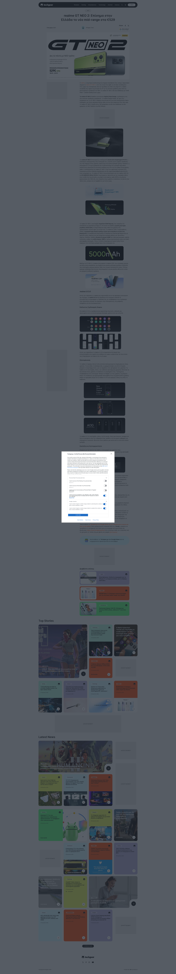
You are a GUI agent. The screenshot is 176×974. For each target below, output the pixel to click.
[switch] (105, 481)
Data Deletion (80, 519)
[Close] (111, 454)
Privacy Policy (96, 519)
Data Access (88, 519)
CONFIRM (78, 515)
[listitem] (88, 478)
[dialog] (88, 487)
